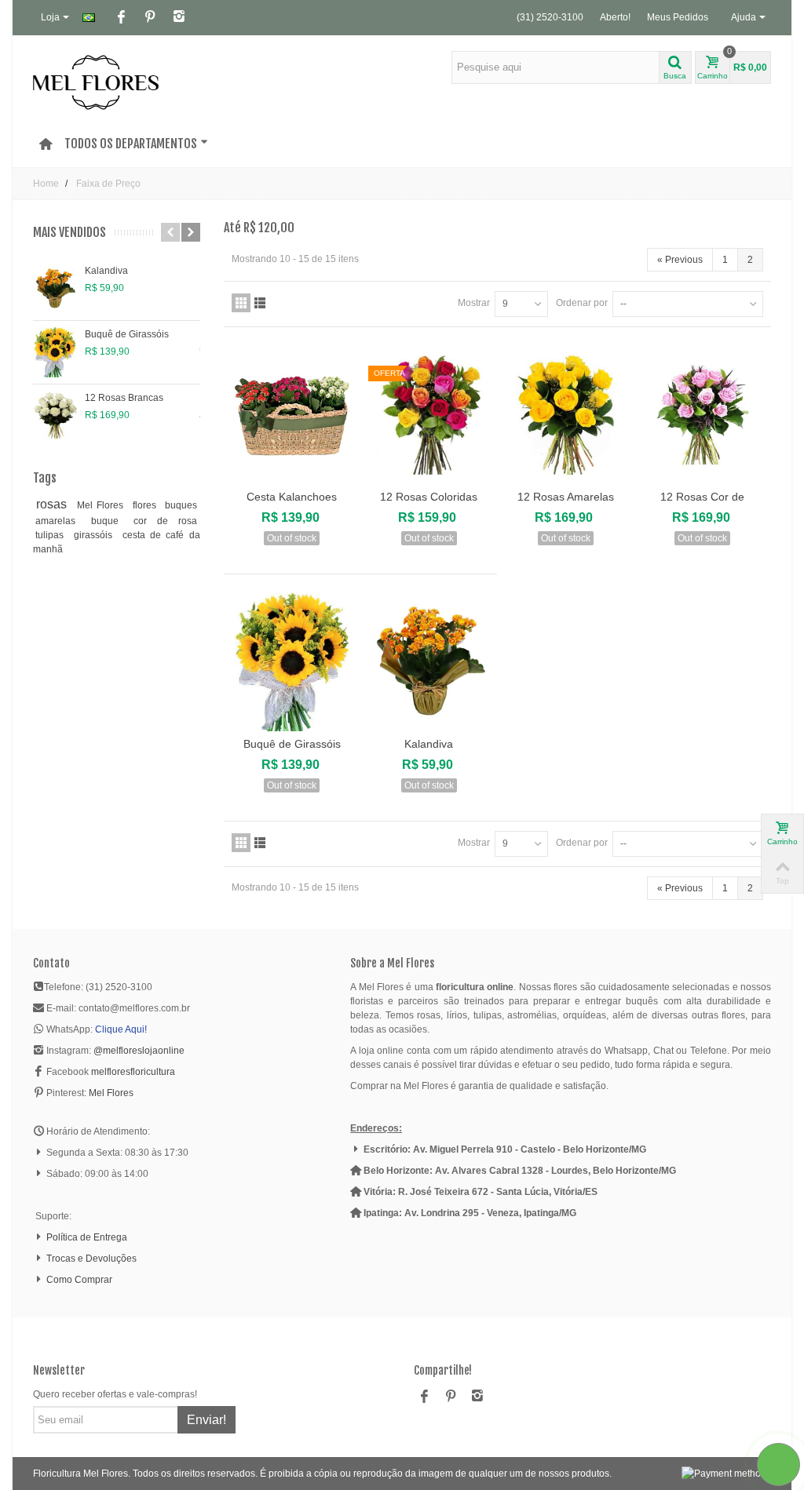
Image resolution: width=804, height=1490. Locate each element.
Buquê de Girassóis (127, 334)
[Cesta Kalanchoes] (292, 415)
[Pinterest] (150, 17)
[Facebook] (121, 17)
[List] (259, 302)
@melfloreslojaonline (139, 1050)
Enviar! (206, 1419)
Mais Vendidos (69, 232)
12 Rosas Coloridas (428, 496)
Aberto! (615, 17)
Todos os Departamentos (130, 143)
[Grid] (241, 302)
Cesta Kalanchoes (292, 496)
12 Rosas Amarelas (565, 496)
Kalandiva (106, 270)
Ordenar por (582, 302)
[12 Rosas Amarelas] (565, 415)
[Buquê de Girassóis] (55, 352)
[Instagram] (179, 17)
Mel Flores (102, 505)
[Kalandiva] (55, 289)
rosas (53, 504)
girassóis (95, 535)
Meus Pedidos (677, 17)
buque (110, 520)
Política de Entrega (86, 1237)
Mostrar (474, 302)
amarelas (60, 520)
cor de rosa (165, 520)
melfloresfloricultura (133, 1071)
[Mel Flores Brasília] (96, 81)
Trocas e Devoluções (91, 1258)
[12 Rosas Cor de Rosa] (702, 415)
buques (181, 505)
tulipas (51, 535)
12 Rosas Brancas (124, 397)
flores (146, 505)
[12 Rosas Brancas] (55, 416)
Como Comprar (79, 1279)
